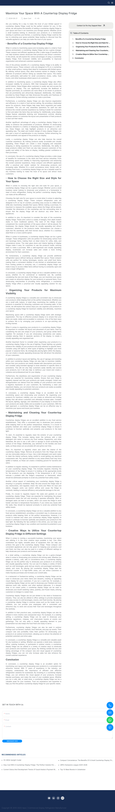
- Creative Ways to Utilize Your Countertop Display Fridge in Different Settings (92, 54)
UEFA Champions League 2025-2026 (73, 765)
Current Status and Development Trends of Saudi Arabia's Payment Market (30, 769)
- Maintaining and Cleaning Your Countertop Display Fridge (92, 50)
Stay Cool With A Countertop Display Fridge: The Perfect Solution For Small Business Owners (30, 765)
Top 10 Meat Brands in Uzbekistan (72, 769)
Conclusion (79, 58)
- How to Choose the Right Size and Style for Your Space (92, 43)
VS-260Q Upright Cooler (12, 760)
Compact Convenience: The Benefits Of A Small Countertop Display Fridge (86, 760)
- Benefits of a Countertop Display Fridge (90, 39)
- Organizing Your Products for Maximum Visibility (92, 47)
